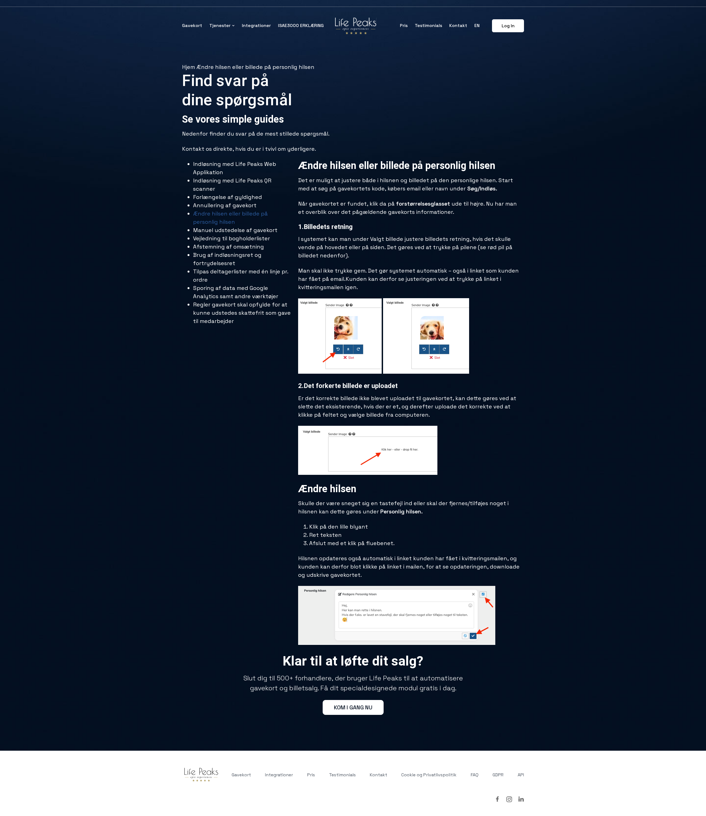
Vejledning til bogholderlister (231, 238)
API (521, 775)
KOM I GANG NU (353, 707)
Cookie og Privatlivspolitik (428, 775)
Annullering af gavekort (224, 205)
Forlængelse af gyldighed (227, 197)
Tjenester (220, 25)
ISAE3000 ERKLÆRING (301, 25)
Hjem (188, 67)
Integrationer (256, 25)
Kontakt (458, 25)
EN (477, 25)
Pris (404, 25)
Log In (508, 26)
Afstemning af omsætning (228, 246)
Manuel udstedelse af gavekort (235, 230)
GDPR (498, 775)
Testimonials (428, 25)
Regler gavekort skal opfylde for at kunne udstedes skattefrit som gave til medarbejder (242, 313)
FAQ (474, 775)
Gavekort (192, 25)
